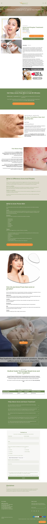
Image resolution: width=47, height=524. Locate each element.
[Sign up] (45, 507)
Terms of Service (43, 520)
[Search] (43, 3)
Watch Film (23, 342)
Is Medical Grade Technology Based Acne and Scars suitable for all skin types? (22, 414)
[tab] (25, 45)
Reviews (29, 45)
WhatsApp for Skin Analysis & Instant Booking (23, 103)
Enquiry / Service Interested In (13, 459)
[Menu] (2, 3)
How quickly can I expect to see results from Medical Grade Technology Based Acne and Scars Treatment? (22, 405)
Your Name (10, 436)
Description (25, 45)
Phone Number (26, 436)
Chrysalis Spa (25, 25)
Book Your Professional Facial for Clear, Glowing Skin (19, 244)
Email (9, 441)
